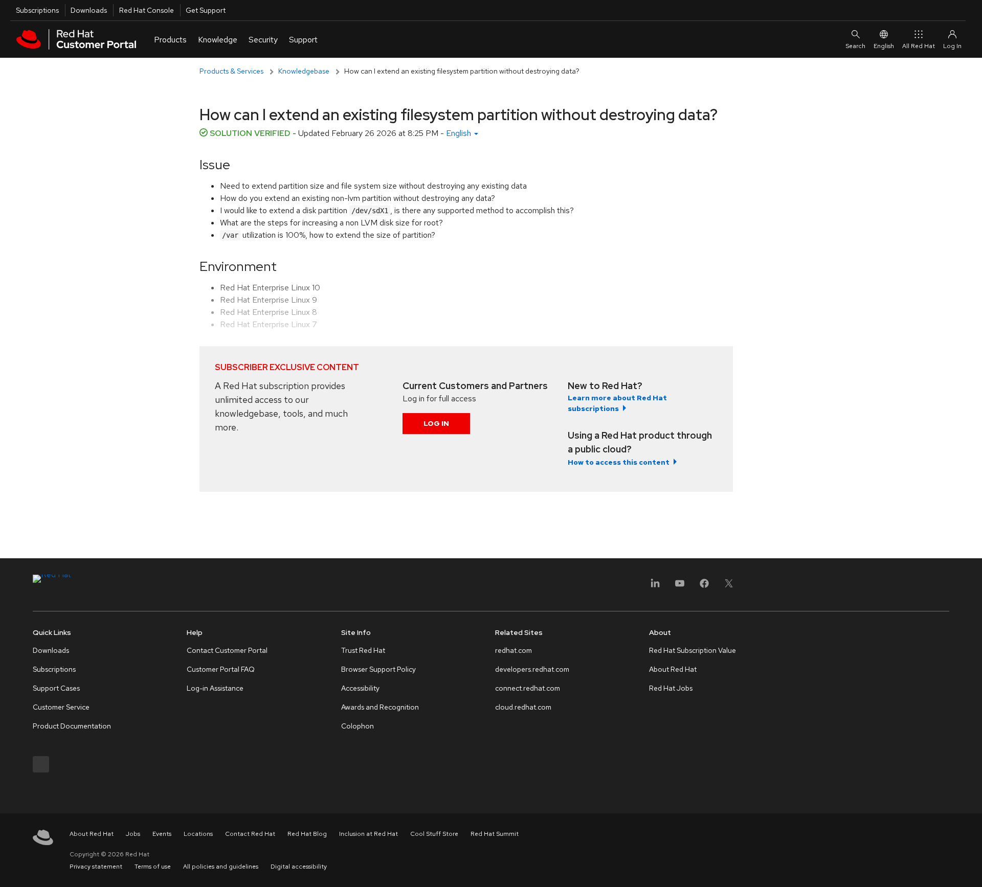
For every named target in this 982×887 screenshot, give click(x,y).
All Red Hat (918, 46)
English (884, 46)
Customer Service (61, 707)
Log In (436, 423)
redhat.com (513, 650)
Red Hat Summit (495, 834)
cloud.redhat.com (523, 707)
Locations (198, 834)
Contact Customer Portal (227, 650)
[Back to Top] (970, 868)
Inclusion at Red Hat (368, 834)
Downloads (89, 10)
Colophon (357, 726)
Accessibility (360, 688)
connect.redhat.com (527, 688)
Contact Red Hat (250, 834)
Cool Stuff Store (434, 834)
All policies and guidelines (220, 866)
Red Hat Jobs (671, 688)
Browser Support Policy (378, 669)
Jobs (133, 834)
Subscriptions (37, 10)
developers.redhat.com (532, 669)
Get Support (206, 10)
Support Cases (56, 688)
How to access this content (618, 462)
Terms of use (153, 866)
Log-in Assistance (215, 688)
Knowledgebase (303, 71)
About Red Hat (673, 669)
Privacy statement (96, 866)
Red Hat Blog (307, 834)
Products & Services (231, 71)
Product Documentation (72, 726)
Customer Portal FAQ (221, 669)
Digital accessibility (299, 866)
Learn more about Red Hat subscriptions (617, 403)
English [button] (459, 133)
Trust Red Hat (363, 650)
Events (161, 834)
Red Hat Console (146, 10)
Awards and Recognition (380, 707)
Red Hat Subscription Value (692, 650)
